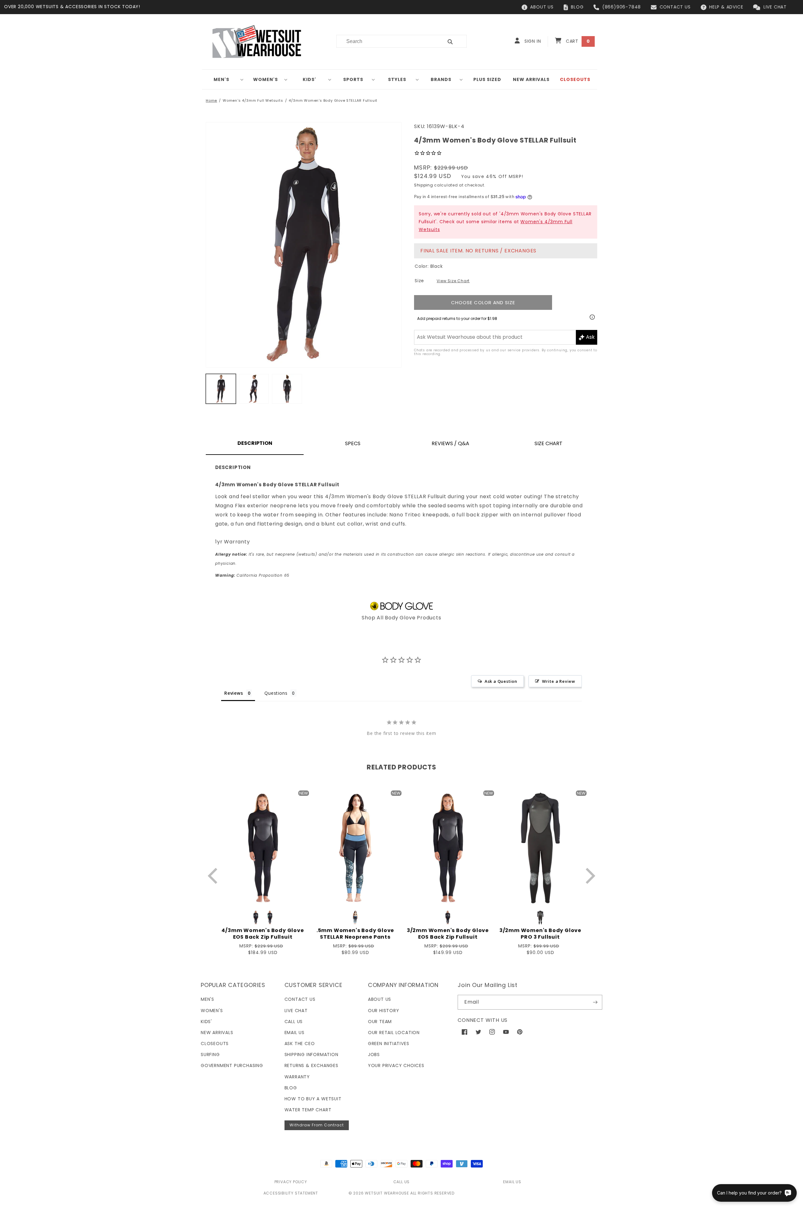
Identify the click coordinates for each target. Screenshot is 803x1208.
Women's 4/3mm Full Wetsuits (253, 100)
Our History (383, 1010)
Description (254, 443)
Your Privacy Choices (396, 1065)
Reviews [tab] (233, 693)
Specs (352, 443)
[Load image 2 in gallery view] (254, 389)
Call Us (294, 1021)
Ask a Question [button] (501, 681)
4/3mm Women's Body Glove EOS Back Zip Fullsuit (262, 934)
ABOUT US (541, 7)
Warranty (297, 1077)
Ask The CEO (300, 1043)
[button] (224, 79)
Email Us (295, 1032)
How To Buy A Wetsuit (313, 1099)
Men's (221, 79)
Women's (265, 79)
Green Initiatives (388, 1043)
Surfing (210, 1054)
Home (211, 100)
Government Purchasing (232, 1065)
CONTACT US (675, 7)
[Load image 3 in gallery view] (287, 389)
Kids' (309, 79)
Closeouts (215, 1043)
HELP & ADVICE (726, 7)
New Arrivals (217, 1032)
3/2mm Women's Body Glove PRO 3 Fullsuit (540, 934)
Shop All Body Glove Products (401, 617)
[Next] (589, 875)
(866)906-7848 (621, 7)
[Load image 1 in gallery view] (221, 389)
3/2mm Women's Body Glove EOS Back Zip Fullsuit (448, 934)
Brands (441, 79)
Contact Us (300, 999)
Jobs (374, 1054)
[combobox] (386, 41)
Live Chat (296, 1010)
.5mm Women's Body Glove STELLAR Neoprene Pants (355, 934)
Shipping (423, 185)
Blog (291, 1088)
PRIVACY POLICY (290, 1181)
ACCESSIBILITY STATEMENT (290, 1193)
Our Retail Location (394, 1032)
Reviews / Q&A (450, 443)
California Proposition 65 (252, 575)
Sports (353, 79)
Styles (397, 79)
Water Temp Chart (308, 1110)
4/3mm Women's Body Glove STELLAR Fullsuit (333, 100)
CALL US (401, 1181)
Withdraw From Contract (317, 1125)
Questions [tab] (275, 693)
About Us (379, 999)
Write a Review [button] (558, 681)
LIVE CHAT (775, 7)
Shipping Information (311, 1054)
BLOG (577, 7)
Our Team (380, 1021)
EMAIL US (512, 1181)
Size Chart (548, 443)
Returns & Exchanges (311, 1065)
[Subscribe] (595, 1002)
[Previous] (214, 875)
